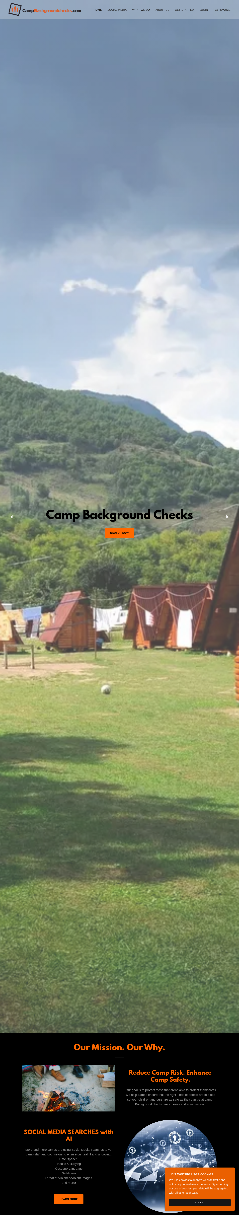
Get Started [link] (184, 9)
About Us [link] (162, 9)
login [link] (203, 9)
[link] (44, 9)
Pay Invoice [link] (222, 9)
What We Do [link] (141, 9)
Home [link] (98, 9)
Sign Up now (119, 532)
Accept (200, 1202)
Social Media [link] (117, 9)
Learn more (69, 1199)
